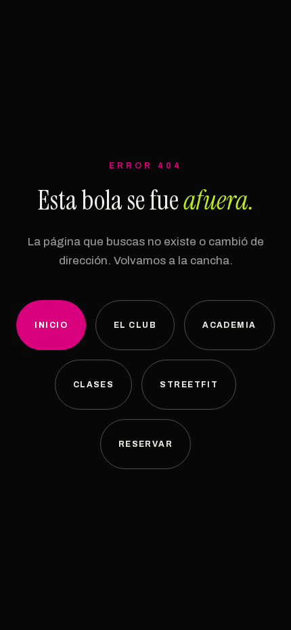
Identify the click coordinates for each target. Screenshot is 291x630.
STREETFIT (189, 384)
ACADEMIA (229, 325)
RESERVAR (145, 444)
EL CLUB (135, 325)
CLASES (93, 384)
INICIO (51, 325)
